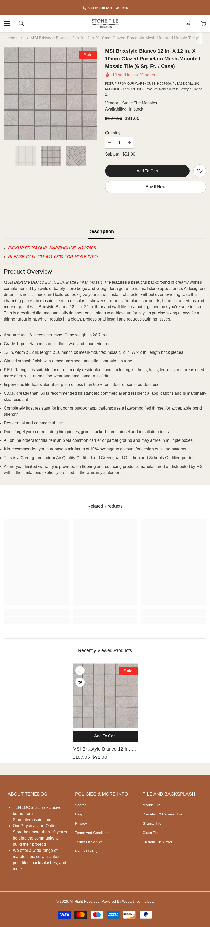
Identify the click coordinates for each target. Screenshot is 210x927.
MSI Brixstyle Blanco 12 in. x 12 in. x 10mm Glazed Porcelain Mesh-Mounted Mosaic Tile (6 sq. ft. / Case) (104, 749)
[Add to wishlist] (80, 670)
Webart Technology (137, 901)
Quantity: (113, 133)
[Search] (21, 23)
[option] (50, 93)
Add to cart (147, 171)
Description (101, 231)
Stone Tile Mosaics (139, 103)
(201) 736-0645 (117, 8)
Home (13, 38)
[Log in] (188, 23)
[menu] (7, 23)
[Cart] (203, 23)
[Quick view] (80, 682)
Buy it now (155, 187)
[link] (199, 170)
